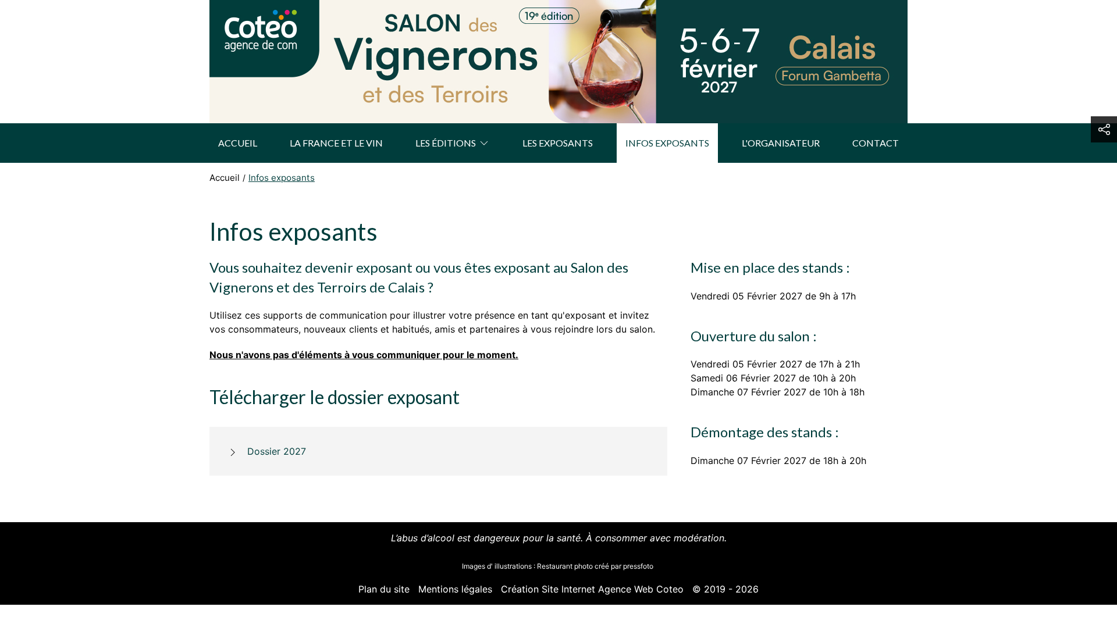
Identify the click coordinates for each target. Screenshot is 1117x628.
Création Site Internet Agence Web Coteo (592, 589)
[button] (1104, 129)
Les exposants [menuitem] (557, 142)
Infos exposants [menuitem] (667, 142)
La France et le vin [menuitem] (336, 142)
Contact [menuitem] (875, 142)
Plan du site (384, 589)
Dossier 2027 (276, 451)
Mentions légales (455, 589)
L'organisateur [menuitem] (781, 142)
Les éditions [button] (445, 142)
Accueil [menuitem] (237, 142)
